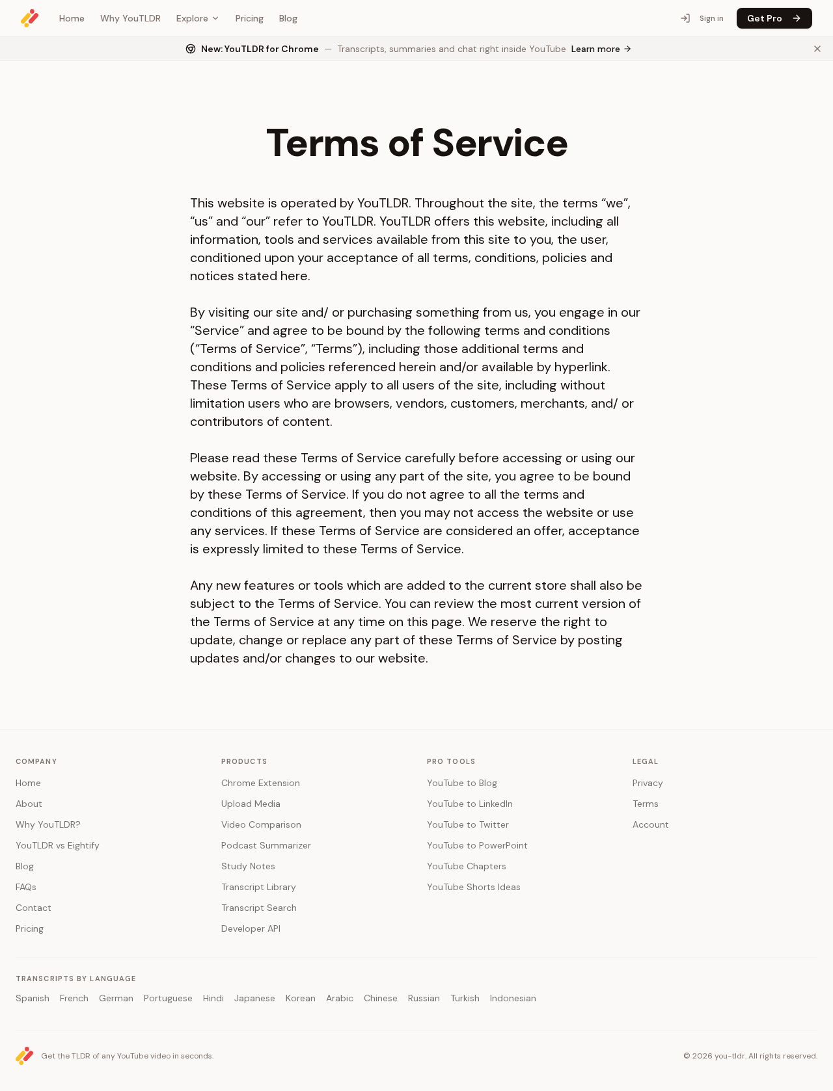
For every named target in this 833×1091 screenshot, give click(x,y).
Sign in (712, 18)
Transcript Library (258, 887)
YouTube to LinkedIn (470, 803)
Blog (288, 18)
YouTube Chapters (466, 866)
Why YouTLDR (130, 18)
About (29, 803)
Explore (192, 18)
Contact (33, 908)
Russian (424, 998)
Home (72, 18)
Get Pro (764, 18)
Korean (301, 998)
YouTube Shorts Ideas (474, 887)
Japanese (254, 998)
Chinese (381, 998)
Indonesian (513, 998)
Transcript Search (259, 908)
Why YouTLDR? (48, 824)
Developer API (250, 928)
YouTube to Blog (462, 783)
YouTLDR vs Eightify (58, 845)
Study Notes (248, 866)
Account (651, 824)
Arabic (339, 998)
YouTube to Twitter (468, 824)
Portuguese (168, 998)
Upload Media (250, 803)
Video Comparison (261, 824)
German (116, 998)
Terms (646, 803)
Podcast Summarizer (266, 845)
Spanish (32, 998)
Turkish (465, 998)
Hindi (213, 998)
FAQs (26, 887)
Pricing (250, 18)
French (74, 998)
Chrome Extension (260, 783)
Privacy (648, 783)
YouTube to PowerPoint (477, 845)
